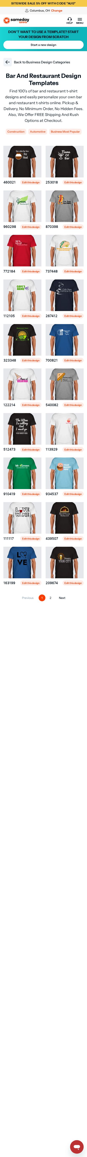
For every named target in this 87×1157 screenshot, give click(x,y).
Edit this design (30, 182)
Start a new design (43, 45)
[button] (69, 20)
